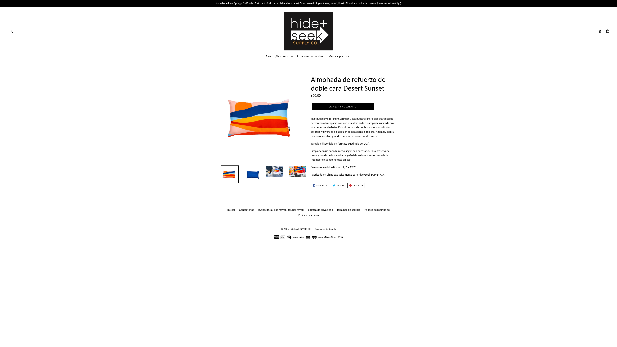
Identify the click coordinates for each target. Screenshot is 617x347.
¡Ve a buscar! (283, 56)
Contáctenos (246, 210)
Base (268, 56)
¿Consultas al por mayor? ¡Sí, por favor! (281, 210)
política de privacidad (320, 210)
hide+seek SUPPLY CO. (300, 229)
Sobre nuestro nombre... (311, 56)
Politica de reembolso (377, 210)
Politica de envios (308, 215)
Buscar (231, 210)
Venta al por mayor (340, 56)
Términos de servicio (349, 210)
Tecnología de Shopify (325, 229)
